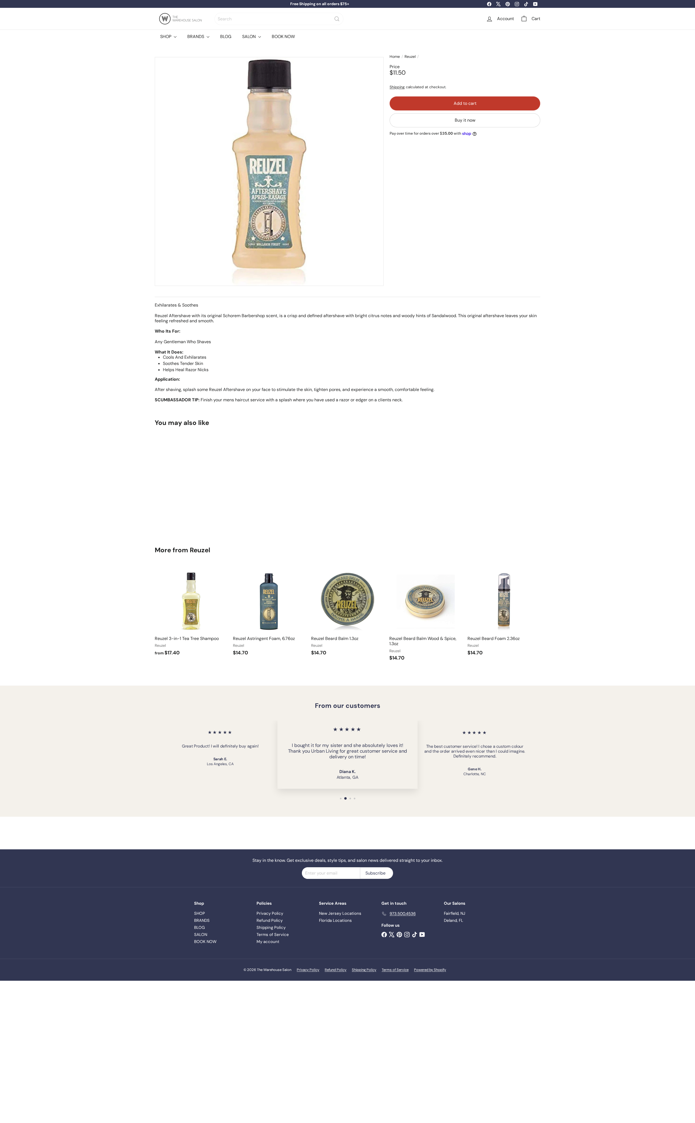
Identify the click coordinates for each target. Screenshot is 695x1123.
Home (395, 56)
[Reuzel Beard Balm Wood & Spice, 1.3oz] (425, 616)
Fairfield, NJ (454, 913)
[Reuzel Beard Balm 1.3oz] (347, 613)
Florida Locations (335, 920)
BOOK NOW (283, 36)
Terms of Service (273, 934)
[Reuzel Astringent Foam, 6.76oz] (269, 613)
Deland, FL (453, 920)
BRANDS (196, 36)
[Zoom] (269, 171)
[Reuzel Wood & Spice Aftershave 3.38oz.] (184, 482)
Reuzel (410, 56)
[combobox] (278, 19)
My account (268, 941)
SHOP (166, 36)
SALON (249, 36)
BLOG (225, 36)
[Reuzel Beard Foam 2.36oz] (503, 613)
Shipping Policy (271, 927)
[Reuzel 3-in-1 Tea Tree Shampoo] (191, 613)
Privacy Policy (270, 913)
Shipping (397, 87)
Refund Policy (270, 920)
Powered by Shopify (430, 969)
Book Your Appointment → (319, 3)
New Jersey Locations (340, 913)
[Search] (336, 19)
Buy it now (465, 120)
